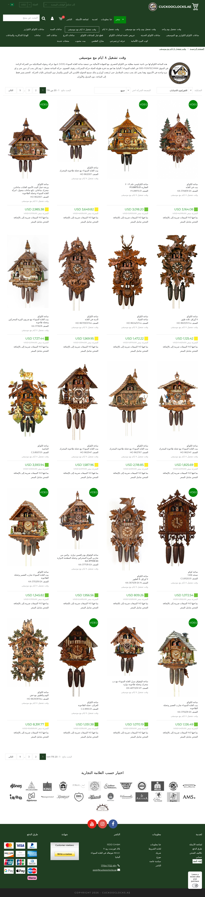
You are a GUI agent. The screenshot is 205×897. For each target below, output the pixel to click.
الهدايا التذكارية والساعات (17, 35)
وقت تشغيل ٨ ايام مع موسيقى (82, 29)
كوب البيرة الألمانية (139, 41)
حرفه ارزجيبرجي (117, 41)
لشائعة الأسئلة (82, 19)
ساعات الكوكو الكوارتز (34, 29)
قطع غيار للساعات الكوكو (92, 35)
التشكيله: (198, 90)
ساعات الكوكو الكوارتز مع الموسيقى (182, 35)
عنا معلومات (106, 19)
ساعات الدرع (69, 35)
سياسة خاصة (155, 861)
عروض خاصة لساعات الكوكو (122, 35)
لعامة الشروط (155, 848)
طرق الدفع (197, 848)
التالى (10, 90)
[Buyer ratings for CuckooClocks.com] (64, 852)
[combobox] (55, 4)
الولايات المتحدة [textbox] (58, 4)
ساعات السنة (56, 29)
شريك (158, 853)
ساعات (37, 35)
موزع (159, 857)
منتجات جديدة (63, 41)
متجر (118, 19)
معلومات (156, 834)
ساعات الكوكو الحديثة (150, 35)
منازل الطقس (98, 41)
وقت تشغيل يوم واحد (171, 29)
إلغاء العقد (197, 861)
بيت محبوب (80, 41)
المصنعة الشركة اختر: (141, 90)
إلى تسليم (70, 4)
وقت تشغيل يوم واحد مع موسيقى (140, 29)
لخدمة (94, 19)
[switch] (195, 885)
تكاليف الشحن (196, 853)
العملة (35, 4)
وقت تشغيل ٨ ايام (110, 29)
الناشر (69, 19)
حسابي (199, 857)
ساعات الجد (52, 35)
